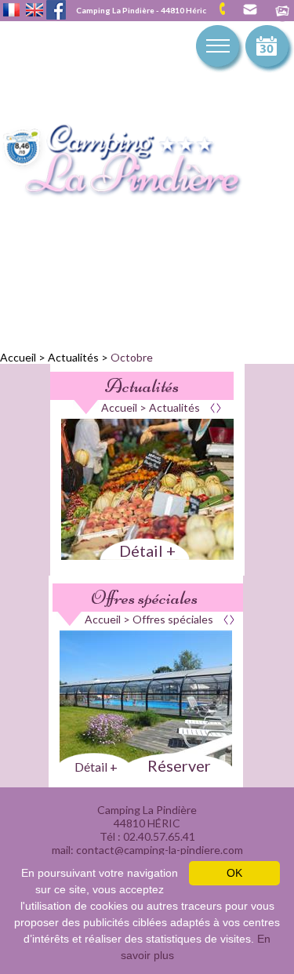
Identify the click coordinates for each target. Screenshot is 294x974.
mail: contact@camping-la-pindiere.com (249, 10)
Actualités (73, 357)
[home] (137, 161)
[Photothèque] (282, 12)
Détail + (147, 550)
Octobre (132, 357)
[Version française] (11, 11)
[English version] (34, 11)
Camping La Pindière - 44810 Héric (141, 10)
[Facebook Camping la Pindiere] (56, 8)
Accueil (18, 357)
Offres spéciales (144, 597)
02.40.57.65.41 (228, 9)
